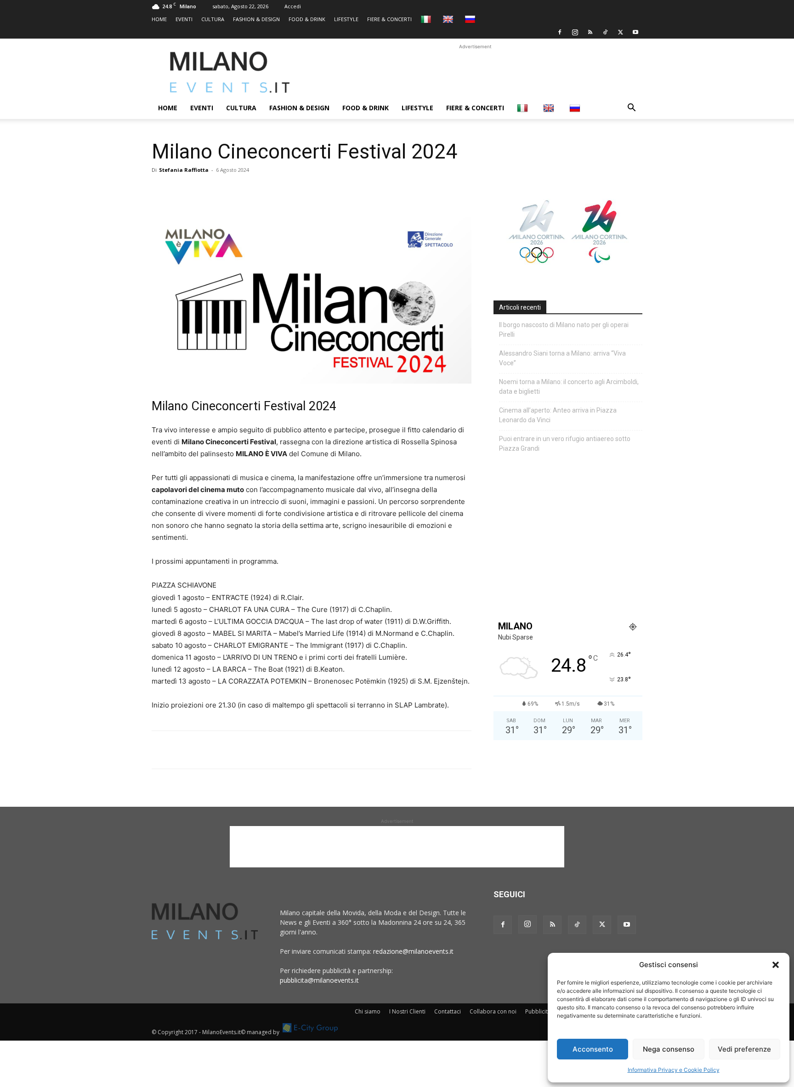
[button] (775, 964)
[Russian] (471, 19)
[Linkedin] (224, 190)
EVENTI (184, 19)
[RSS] (590, 32)
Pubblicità (538, 1011)
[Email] (245, 190)
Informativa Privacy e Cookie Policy (674, 1069)
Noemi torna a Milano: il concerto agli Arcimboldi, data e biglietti (569, 386)
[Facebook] (560, 32)
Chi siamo (367, 1011)
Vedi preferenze (744, 1049)
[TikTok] (605, 32)
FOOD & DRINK (307, 19)
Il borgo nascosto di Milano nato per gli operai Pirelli (564, 329)
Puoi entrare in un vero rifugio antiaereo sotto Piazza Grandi (564, 443)
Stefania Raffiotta (184, 169)
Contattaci (447, 1011)
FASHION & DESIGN (256, 19)
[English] (449, 19)
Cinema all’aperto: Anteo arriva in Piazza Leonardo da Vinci (558, 415)
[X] (620, 32)
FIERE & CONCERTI (389, 19)
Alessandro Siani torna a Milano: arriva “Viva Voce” (562, 358)
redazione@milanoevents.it (413, 951)
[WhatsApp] (203, 190)
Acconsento (593, 1049)
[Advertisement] (475, 72)
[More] (267, 190)
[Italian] (427, 19)
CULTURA (212, 19)
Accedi (292, 6)
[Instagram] (575, 32)
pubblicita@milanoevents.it (319, 980)
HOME (159, 19)
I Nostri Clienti (407, 1011)
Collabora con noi (493, 1011)
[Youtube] (635, 32)
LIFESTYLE (346, 19)
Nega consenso (668, 1049)
